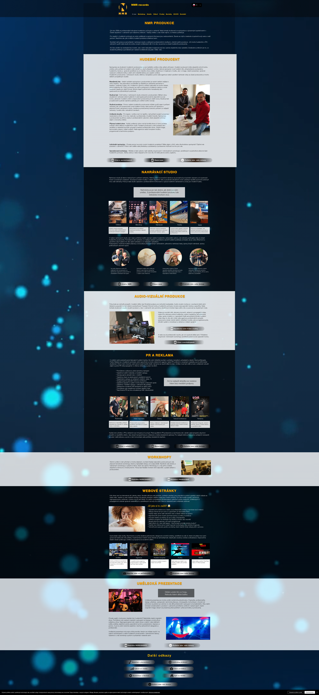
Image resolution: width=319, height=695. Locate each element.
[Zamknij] (317, 692)
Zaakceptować (310, 692)
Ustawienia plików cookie (295, 692)
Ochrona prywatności (154, 692)
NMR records (140, 4)
